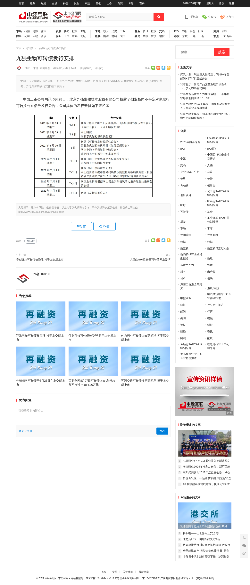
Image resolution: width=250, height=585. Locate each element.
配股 (210, 338)
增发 (162, 36)
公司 (27, 36)
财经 (19, 36)
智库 (43, 31)
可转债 (29, 48)
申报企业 (185, 298)
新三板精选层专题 (218, 248)
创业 (76, 3)
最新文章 (144, 571)
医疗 (122, 36)
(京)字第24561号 (205, 578)
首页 (18, 48)
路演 (120, 3)
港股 (176, 36)
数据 (75, 31)
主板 (54, 3)
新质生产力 (187, 265)
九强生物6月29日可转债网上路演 (150, 259)
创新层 (211, 185)
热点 (216, 36)
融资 (43, 3)
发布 (162, 431)
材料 (114, 36)
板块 (98, 36)
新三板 (184, 248)
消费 (114, 31)
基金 (137, 31)
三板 (98, 3)
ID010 (27, 68)
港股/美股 (213, 288)
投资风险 (212, 234)
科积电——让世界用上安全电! (201, 533)
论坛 (83, 36)
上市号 (230, 16)
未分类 (211, 271)
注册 (231, 3)
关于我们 (128, 571)
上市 (66, 36)
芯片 (106, 31)
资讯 (145, 31)
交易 (162, 31)
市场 (19, 31)
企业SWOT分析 (189, 171)
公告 (210, 178)
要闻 (66, 31)
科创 (65, 3)
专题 (131, 3)
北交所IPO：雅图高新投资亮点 (201, 539)
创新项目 (185, 195)
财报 (35, 31)
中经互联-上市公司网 (56, 578)
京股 (87, 3)
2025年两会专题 (190, 142)
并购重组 (185, 234)
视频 (210, 318)
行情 (27, 31)
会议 (43, 36)
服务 (32, 3)
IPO (176, 31)
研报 (224, 31)
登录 (221, 3)
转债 (153, 36)
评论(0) (99, 68)
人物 (35, 36)
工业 (122, 31)
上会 (109, 3)
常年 (75, 36)
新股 (21, 3)
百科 (142, 3)
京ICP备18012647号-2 (98, 578)
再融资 (184, 185)
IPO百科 (227, 36)
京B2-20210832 (151, 578)
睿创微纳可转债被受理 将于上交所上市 (39, 259)
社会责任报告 (215, 304)
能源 (106, 36)
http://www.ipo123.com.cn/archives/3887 (41, 211)
